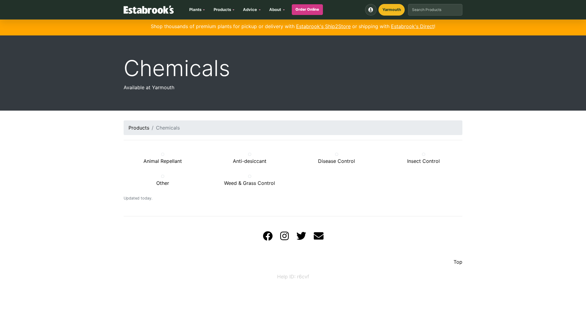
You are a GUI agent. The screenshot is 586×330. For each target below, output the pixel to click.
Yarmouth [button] (391, 9)
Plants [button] (195, 9)
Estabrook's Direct (412, 26)
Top (458, 262)
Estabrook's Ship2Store (323, 26)
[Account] (371, 10)
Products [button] (222, 9)
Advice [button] (250, 9)
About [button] (275, 9)
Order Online (307, 9)
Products (138, 128)
